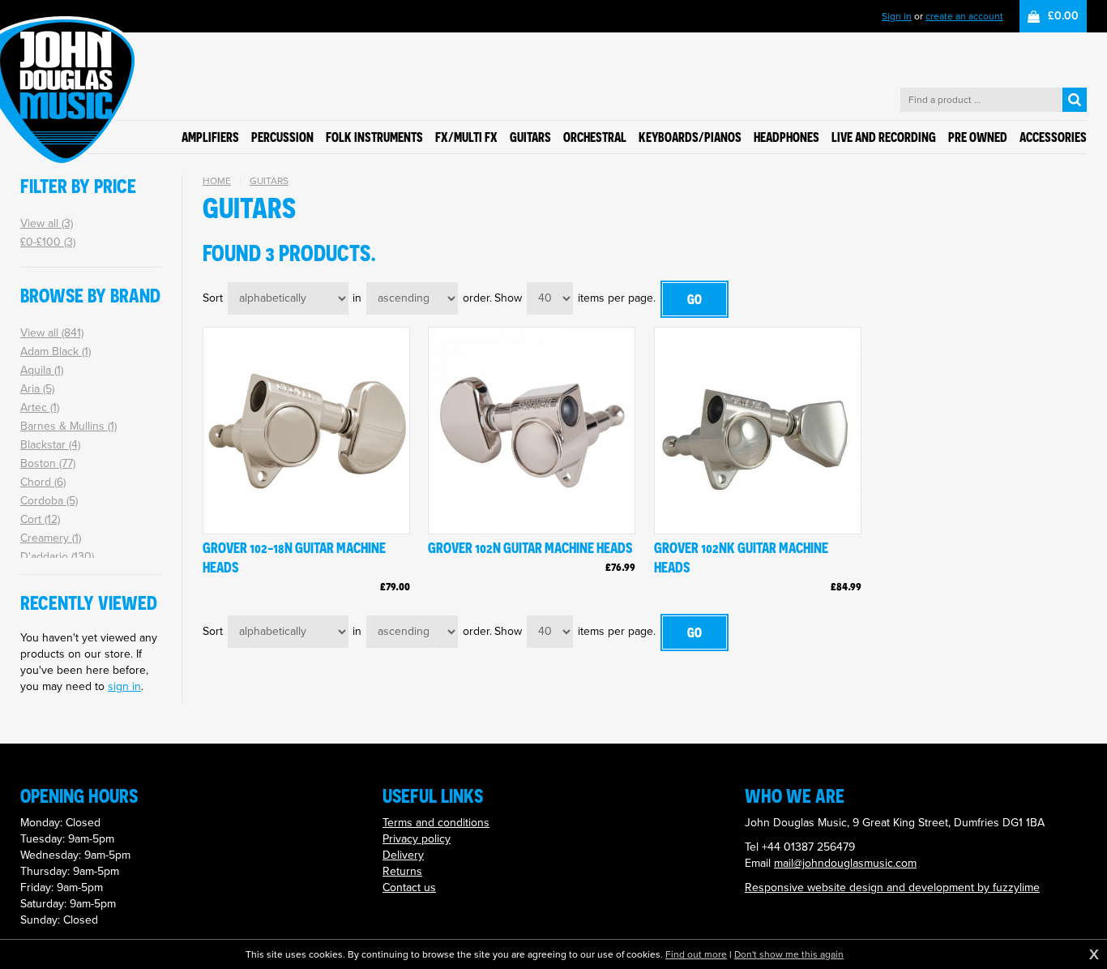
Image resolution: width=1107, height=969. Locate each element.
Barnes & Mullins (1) (68, 426)
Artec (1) (39, 407)
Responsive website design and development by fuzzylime (892, 887)
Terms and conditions (436, 822)
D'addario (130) (57, 556)
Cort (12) (40, 519)
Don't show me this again (789, 954)
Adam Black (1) (55, 351)
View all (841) (51, 332)
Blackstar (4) (50, 444)
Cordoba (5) (49, 500)
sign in (124, 686)
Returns (402, 871)
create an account (964, 16)
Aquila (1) (41, 370)
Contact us (409, 887)
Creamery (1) (50, 538)
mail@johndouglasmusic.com (845, 863)
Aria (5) (37, 388)
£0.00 (1063, 15)
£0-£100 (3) (47, 242)
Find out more (696, 954)
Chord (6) (43, 482)
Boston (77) (47, 463)
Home (217, 180)
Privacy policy (417, 838)
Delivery (403, 855)
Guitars (269, 180)
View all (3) (46, 223)
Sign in (897, 16)
